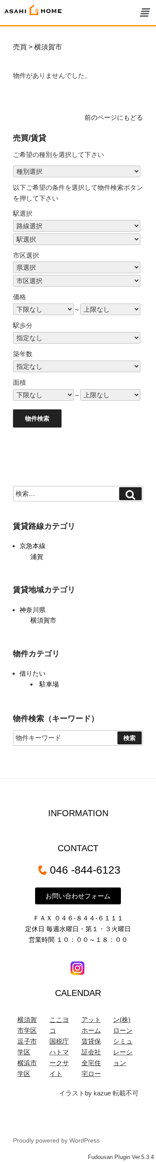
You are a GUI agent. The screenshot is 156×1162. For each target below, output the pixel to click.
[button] (144, 12)
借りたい (33, 673)
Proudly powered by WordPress (56, 1140)
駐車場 (49, 684)
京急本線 (33, 545)
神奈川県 (33, 609)
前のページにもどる (113, 117)
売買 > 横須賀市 (37, 47)
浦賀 (36, 556)
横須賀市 (43, 620)
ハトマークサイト (59, 1062)
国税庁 (59, 1041)
